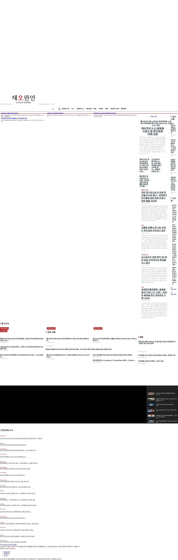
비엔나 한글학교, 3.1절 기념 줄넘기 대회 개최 (13, 542)
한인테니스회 (3, 508)
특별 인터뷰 (144, 190)
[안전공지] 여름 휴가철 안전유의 (9, 113)
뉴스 (142, 225)
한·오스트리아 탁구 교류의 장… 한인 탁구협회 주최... (15, 487)
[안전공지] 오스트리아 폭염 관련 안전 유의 (104, 113)
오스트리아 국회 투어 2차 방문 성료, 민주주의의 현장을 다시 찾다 (154, 260)
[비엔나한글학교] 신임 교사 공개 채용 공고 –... (13, 456)
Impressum (7, 552)
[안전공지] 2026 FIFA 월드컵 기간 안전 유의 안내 (14, 118)
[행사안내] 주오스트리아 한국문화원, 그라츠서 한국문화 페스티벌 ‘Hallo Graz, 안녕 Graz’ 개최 (156, 123)
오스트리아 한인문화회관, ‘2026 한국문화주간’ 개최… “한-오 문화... (19, 523)
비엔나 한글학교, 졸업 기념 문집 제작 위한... (13, 518)
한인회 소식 (144, 254)
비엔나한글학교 (3, 448)
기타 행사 (2, 503)
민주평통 (2, 490)
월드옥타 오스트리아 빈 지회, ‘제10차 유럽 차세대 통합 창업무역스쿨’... (144, 181)
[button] (53, 108)
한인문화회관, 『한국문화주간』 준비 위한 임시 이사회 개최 (17, 499)
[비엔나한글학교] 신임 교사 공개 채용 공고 (12, 475)
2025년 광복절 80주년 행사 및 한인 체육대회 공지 (173, 165)
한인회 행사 (4, 328)
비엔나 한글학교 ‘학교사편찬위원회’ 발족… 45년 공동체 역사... (18, 450)
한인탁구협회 (3, 485)
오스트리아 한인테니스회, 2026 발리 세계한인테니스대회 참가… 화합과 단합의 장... (156, 165)
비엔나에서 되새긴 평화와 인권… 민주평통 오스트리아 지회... (18, 493)
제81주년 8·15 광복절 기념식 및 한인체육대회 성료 (152, 131)
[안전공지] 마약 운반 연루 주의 (55, 113)
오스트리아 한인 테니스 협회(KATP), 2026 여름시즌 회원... (17, 530)
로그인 (6, 555)
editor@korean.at (10, 548)
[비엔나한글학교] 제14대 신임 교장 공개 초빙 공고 (14, 481)
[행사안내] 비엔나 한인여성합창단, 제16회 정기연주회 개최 (17, 536)
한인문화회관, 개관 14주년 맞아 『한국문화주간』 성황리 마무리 (19, 463)
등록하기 (7, 553)
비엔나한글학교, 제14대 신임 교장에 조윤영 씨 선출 (15, 468)
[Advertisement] (89, 372)
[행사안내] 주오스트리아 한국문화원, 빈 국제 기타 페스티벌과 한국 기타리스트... (144, 165)
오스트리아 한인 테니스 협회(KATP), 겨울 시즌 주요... (15, 511)
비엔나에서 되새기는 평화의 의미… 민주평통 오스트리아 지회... (18, 505)
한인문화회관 (3, 461)
